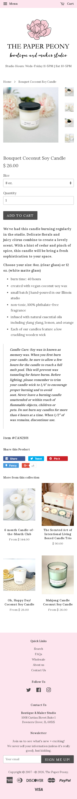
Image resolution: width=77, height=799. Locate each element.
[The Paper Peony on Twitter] (28, 690)
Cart (70, 4)
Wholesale (38, 659)
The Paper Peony (56, 772)
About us (38, 665)
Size (6, 175)
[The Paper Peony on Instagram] (48, 690)
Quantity (9, 193)
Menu (13, 4)
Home (7, 81)
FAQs (38, 654)
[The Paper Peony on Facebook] (38, 690)
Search (38, 648)
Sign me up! (57, 759)
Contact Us (38, 670)
